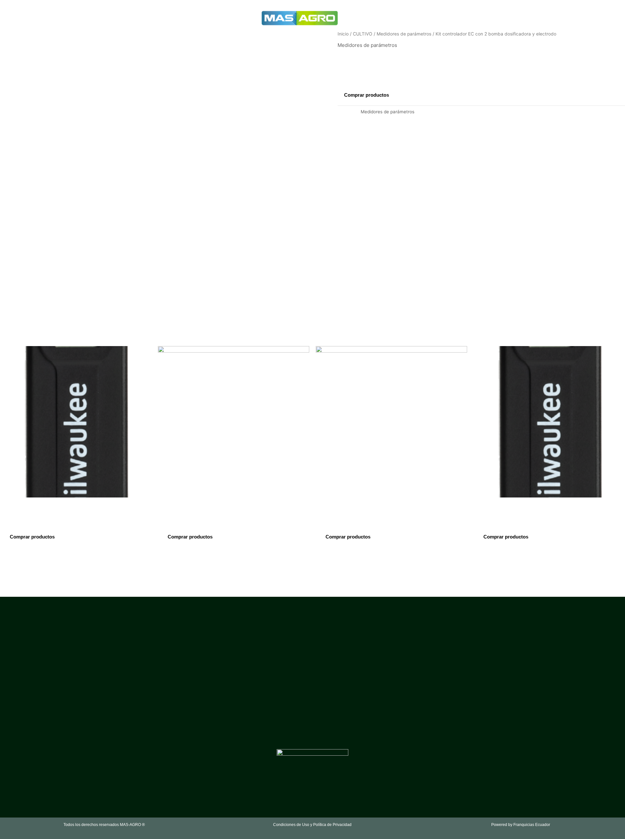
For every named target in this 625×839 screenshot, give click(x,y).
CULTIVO (134, 18)
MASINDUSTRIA (458, 18)
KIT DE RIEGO (497, 18)
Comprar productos (366, 95)
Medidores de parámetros (404, 33)
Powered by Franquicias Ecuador (520, 824)
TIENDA (239, 18)
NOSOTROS (375, 18)
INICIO (110, 18)
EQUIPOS (165, 18)
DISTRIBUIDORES (415, 18)
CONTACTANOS (205, 18)
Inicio (343, 33)
